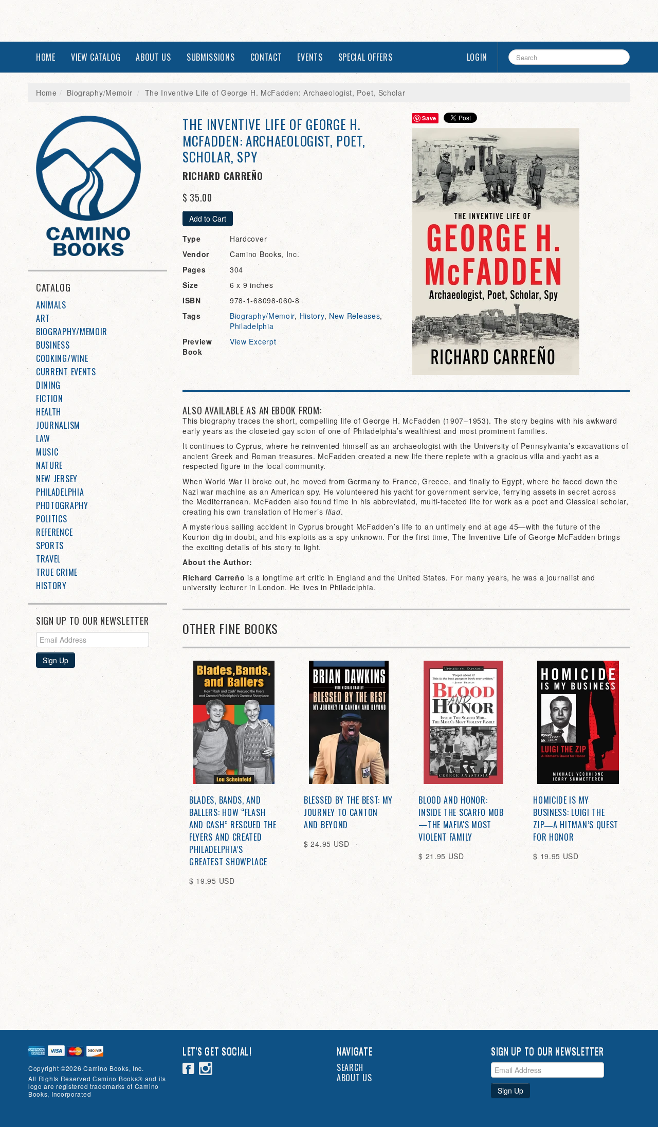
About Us (153, 57)
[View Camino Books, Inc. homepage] (101, 186)
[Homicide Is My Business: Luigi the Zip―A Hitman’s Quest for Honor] (578, 722)
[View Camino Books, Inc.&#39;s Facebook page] (188, 1070)
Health (48, 412)
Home (46, 57)
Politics (51, 519)
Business (53, 345)
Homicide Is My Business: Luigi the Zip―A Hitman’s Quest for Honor (575, 818)
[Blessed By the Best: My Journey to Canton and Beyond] (348, 722)
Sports (50, 545)
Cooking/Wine (62, 358)
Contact (266, 57)
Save (429, 118)
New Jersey (57, 478)
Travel (48, 559)
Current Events (66, 372)
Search (350, 1067)
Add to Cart (207, 218)
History (51, 585)
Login (477, 57)
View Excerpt (253, 341)
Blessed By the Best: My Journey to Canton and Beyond (348, 812)
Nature (49, 465)
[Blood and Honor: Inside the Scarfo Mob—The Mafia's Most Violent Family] (463, 722)
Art (43, 318)
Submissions (211, 57)
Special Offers (365, 57)
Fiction (49, 398)
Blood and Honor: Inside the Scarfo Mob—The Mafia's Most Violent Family (461, 818)
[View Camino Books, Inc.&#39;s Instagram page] (206, 1070)
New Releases (354, 316)
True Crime (57, 572)
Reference (54, 532)
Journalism (58, 425)
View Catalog (95, 57)
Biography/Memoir (99, 92)
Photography (62, 505)
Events (309, 57)
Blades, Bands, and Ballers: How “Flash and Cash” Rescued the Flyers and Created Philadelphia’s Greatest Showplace (233, 831)
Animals (51, 305)
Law (43, 438)
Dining (48, 385)
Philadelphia (60, 492)
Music (47, 452)
